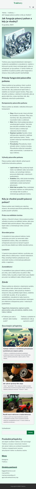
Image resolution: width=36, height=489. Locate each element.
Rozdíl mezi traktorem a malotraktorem (17, 414)
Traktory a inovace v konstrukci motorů (14, 444)
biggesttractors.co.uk (8, 471)
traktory (9, 312)
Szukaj (30, 432)
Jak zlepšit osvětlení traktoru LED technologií (16, 441)
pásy (12, 310)
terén (30, 310)
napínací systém (24, 308)
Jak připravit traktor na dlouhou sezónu (14, 450)
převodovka (18, 310)
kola (8, 308)
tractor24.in (5, 473)
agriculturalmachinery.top (10, 477)
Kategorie (5, 459)
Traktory (18, 3)
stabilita (25, 310)
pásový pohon (6, 310)
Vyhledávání (6, 428)
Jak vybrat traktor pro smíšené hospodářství (16, 446)
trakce (4, 312)
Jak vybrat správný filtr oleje (13, 383)
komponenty (14, 308)
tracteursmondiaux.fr (9, 475)
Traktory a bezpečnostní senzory (12, 448)
